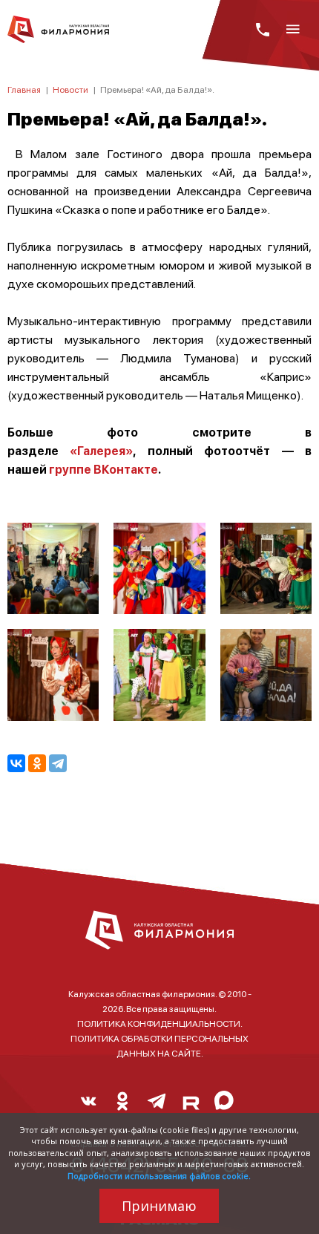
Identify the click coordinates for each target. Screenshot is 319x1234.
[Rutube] (190, 1105)
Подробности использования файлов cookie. (159, 1175)
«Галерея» (101, 450)
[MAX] (224, 1105)
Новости (70, 89)
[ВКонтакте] (16, 763)
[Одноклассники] (37, 763)
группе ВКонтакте (102, 469)
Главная (24, 89)
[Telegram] (58, 763)
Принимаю (159, 1206)
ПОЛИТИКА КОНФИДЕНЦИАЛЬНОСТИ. (160, 1023)
